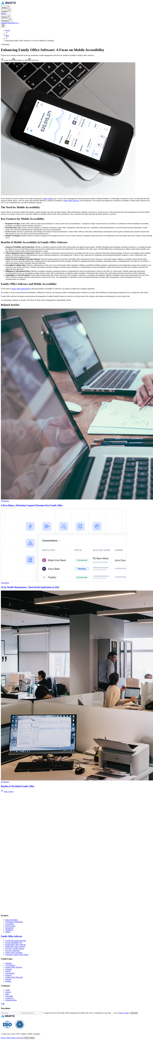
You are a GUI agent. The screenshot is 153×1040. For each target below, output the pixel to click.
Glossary (8, 975)
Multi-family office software (15, 947)
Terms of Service (17, 1038)
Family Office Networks (14, 977)
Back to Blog (8, 791)
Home (7, 30)
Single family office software (15, 945)
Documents (9, 928)
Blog (7, 35)
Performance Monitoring (14, 922)
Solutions (5, 11)
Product (4, 7)
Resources (5, 21)
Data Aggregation (11, 920)
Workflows (9, 930)
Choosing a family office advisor (16, 955)
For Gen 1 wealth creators (14, 949)
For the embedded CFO (13, 942)
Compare (8, 969)
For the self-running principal (15, 940)
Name (3, 809)
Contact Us (9, 998)
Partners (4, 17)
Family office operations (14, 953)
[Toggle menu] (3, 26)
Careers (8, 992)
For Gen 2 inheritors (12, 951)
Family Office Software (11, 936)
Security (8, 979)
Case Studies (9, 973)
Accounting (9, 924)
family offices (48, 198)
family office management (21, 289)
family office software (71, 200)
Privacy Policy (79, 817)
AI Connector (10, 965)
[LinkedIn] (3, 1004)
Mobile (7, 932)
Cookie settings (29, 1038)
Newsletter (9, 996)
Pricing (3, 13)
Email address (6, 811)
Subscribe (5, 821)
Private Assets (10, 926)
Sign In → (16, 23)
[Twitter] (2, 1004)
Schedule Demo (6, 23)
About (7, 990)
